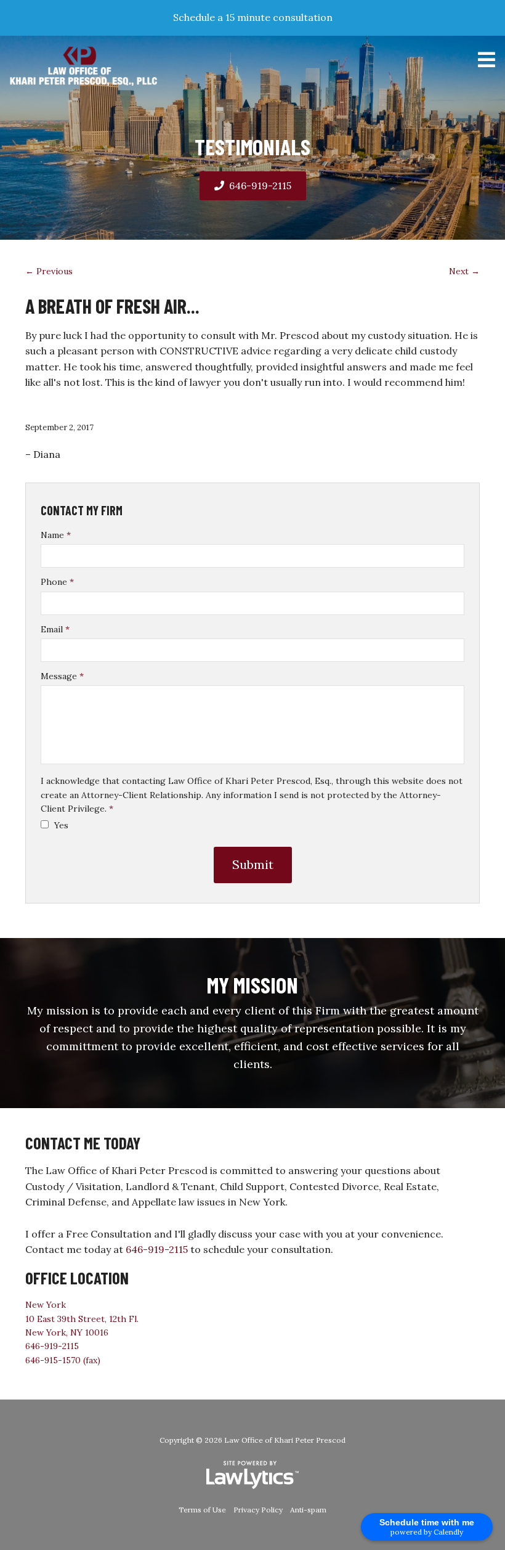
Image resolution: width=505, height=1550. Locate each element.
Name (56, 534)
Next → (464, 271)
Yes (60, 825)
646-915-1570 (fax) (62, 1360)
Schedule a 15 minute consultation (253, 17)
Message (62, 676)
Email (55, 629)
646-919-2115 (260, 185)
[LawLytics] (252, 1475)
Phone (57, 581)
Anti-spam (308, 1509)
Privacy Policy (258, 1509)
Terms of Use (202, 1509)
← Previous (49, 271)
